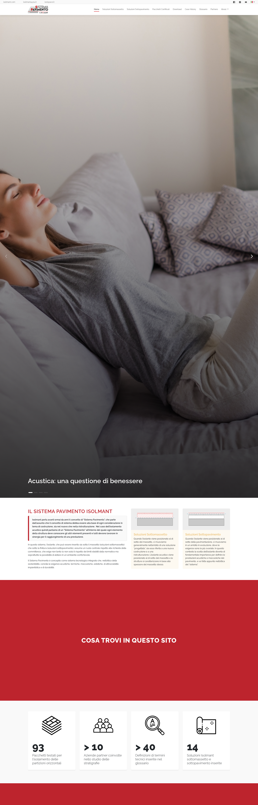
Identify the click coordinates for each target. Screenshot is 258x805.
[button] (30, 492)
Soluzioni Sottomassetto (113, 9)
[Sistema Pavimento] (38, 9)
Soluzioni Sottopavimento (138, 9)
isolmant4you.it (30, 2)
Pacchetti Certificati (161, 9)
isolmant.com (9, 2)
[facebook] (234, 2)
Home (96, 9)
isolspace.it (49, 2)
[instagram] (240, 2)
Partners (214, 9)
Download (177, 9)
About (224, 9)
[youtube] (246, 2)
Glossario (203, 9)
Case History (190, 9)
